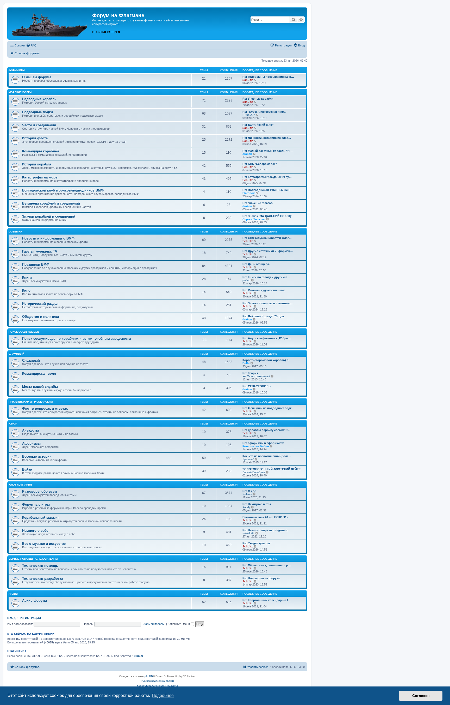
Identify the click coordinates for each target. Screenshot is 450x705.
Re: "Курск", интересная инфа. (264, 111)
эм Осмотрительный (256, 376)
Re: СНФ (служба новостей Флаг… (267, 238)
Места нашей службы (40, 387)
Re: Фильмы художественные (263, 290)
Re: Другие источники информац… (267, 251)
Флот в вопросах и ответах (45, 408)
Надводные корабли (39, 99)
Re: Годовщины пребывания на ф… (268, 76)
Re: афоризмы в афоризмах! (263, 443)
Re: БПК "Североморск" (259, 163)
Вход (11, 617)
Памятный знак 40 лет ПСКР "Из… (266, 517)
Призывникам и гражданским (31, 401)
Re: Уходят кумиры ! (257, 543)
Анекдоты (30, 430)
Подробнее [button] (163, 695)
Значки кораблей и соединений (48, 216)
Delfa (245, 363)
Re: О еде (249, 491)
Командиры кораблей (40, 151)
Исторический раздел (40, 304)
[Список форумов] (50, 23)
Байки (27, 469)
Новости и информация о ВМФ (48, 238)
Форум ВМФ (17, 70)
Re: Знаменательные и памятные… (267, 303)
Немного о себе (35, 531)
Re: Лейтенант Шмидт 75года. (263, 316)
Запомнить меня (179, 623)
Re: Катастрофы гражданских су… (267, 176)
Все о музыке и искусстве (44, 544)
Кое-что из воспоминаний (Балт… (266, 456)
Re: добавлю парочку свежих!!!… (266, 430)
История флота (35, 138)
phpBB (149, 676)
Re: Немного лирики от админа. (265, 530)
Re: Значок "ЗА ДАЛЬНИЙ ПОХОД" (267, 216)
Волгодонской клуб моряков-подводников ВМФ (63, 190)
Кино (26, 290)
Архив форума (34, 600)
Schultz (247, 79)
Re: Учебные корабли (257, 98)
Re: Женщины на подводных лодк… (268, 408)
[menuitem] (31, 45)
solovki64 (248, 533)
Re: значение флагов (257, 203)
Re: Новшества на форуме (261, 578)
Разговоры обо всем (39, 491)
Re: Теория (250, 373)
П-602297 (248, 114)
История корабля (36, 164)
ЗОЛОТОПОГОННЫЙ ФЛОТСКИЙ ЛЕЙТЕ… (272, 469)
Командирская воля (39, 373)
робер (246, 280)
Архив (13, 593)
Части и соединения (39, 125)
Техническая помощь (40, 565)
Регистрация (30, 617)
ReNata (247, 494)
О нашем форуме (36, 77)
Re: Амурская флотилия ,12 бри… (266, 338)
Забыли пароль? (154, 623)
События (15, 231)
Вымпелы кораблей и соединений (51, 203)
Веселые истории (37, 456)
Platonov (248, 193)
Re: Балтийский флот (257, 124)
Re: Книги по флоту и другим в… (266, 277)
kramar (138, 656)
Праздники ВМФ (35, 264)
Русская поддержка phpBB (157, 680)
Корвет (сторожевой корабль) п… (266, 360)
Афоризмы (31, 443)
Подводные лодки (37, 112)
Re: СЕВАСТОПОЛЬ (256, 386)
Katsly (246, 507)
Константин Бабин (255, 446)
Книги (27, 277)
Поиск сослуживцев (24, 331)
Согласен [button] (420, 696)
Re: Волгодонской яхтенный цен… (267, 190)
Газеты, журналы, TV (39, 251)
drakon (247, 154)
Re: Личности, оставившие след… (266, 137)
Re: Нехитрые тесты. (257, 504)
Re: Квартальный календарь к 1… (266, 600)
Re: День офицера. (256, 264)
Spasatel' (248, 459)
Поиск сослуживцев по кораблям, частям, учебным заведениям (76, 338)
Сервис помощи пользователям (33, 558)
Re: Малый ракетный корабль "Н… (267, 150)
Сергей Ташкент (253, 219)
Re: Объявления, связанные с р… (266, 565)
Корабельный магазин (41, 517)
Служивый (16, 353)
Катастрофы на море (39, 177)
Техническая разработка (42, 579)
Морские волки (20, 92)
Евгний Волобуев (253, 472)
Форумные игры (36, 504)
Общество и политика (40, 317)
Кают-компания (20, 484)
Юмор (13, 423)
